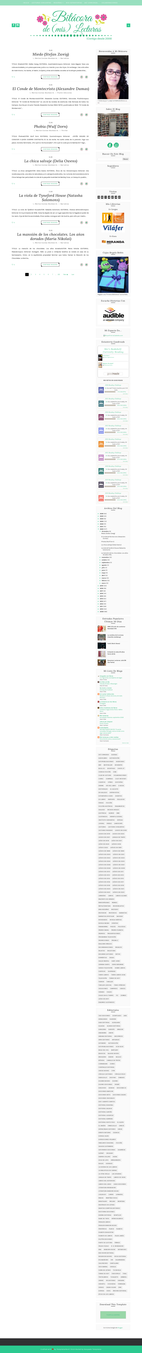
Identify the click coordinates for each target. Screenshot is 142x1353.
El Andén (102, 1125)
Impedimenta (115, 1160)
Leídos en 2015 (118, 878)
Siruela (113, 1266)
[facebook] (13, 25)
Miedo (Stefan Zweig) (51, 54)
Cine (115, 772)
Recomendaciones (106, 947)
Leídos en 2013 (118, 875)
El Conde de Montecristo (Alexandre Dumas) (50, 88)
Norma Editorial (105, 1215)
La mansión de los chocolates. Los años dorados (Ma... (114, 554)
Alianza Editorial (113, 1026)
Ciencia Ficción (105, 772)
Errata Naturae (105, 1132)
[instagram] (18, 25)
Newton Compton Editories (109, 1208)
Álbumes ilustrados (106, 1002)
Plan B (111, 1229)
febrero (104, 580)
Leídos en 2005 (119, 861)
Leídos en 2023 (118, 892)
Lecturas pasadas (106, 830)
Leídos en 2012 (104, 875)
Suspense (111, 971)
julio (103, 568)
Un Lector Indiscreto (107, 694)
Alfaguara (116, 1022)
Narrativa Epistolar (106, 916)
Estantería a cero (106, 796)
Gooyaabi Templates (92, 1349)
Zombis (123, 995)
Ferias (101, 803)
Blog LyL (102, 768)
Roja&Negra (103, 1260)
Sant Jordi (116, 961)
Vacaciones (103, 988)
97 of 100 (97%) (122, 391)
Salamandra (120, 1260)
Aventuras (120, 761)
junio (104, 570)
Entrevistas (114, 792)
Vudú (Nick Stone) (113, 643)
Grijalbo (109, 1153)
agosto (104, 565)
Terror (101, 981)
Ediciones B (121, 1088)
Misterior (102, 913)
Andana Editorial (105, 1036)
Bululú (118, 1057)
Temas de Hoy (114, 978)
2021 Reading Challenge (113, 452)
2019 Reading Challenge (113, 479)
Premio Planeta (117, 930)
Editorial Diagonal (106, 1105)
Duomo (115, 1081)
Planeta (119, 1229)
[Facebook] (81, 77)
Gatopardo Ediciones (107, 1149)
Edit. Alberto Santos (107, 1101)
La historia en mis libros (108, 702)
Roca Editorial (120, 1256)
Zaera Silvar (111, 1287)
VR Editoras (110, 1280)
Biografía (118, 765)
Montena (121, 1201)
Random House (109, 1249)
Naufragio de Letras (107, 1205)
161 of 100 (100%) (122, 432)
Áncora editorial (119, 1291)
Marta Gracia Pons (108, 365)
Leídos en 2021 (118, 889)
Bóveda (101, 1060)
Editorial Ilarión (105, 1112)
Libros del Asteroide (107, 1180)
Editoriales (103, 789)
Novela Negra (104, 923)
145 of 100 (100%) (122, 445)
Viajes (109, 992)
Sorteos (102, 971)
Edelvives (102, 1088)
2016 (102, 593)
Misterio (114, 909)
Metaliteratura (105, 906)
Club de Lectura (105, 775)
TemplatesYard (63, 1349)
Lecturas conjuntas (116, 827)
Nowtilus (117, 1215)
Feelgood (121, 799)
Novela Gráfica (116, 919)
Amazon (120, 1029)
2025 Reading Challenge (113, 398)
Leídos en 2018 (104, 885)
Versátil (102, 1284)
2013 (102, 601)
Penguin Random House (108, 1225)
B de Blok (119, 1046)
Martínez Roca (111, 1198)
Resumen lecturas (106, 954)
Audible (114, 754)
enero (104, 583)
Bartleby (114, 1050)
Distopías (119, 782)
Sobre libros (120, 968)
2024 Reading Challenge (113, 412)
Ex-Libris (102, 799)
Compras (109, 778)
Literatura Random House (109, 1191)
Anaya (111, 1033)
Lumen (111, 1194)
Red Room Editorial (106, 1253)
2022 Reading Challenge (113, 439)
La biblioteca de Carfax (108, 1170)
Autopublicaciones (106, 761)
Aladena (113, 1019)
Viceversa (111, 1284)
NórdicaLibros (117, 1218)
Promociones (104, 940)
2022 (102, 524)
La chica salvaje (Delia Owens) (50, 161)
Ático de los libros (106, 1294)
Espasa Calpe (104, 1136)
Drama (101, 785)
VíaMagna (121, 1284)
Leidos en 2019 (104, 833)
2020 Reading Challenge (113, 466)
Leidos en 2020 (118, 833)
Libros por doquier (106, 722)
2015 (101, 596)
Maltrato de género (106, 899)
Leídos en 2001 (118, 854)
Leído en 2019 (104, 840)
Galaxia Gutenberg (106, 1146)
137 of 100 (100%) (122, 459)
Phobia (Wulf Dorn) (50, 126)
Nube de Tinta (104, 1218)
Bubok (111, 1057)
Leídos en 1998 (104, 851)
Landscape (118, 823)
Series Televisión (105, 968)
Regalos (118, 947)
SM (112, 1260)
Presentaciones (114, 933)
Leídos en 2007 (119, 864)
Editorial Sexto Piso (107, 1122)
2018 (102, 588)
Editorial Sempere (106, 1119)
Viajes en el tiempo (106, 995)
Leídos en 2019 (118, 885)
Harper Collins (104, 1156)
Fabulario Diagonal (106, 1143)
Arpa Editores (104, 1039)
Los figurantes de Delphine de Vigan (111, 678)
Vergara (121, 1280)
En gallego (103, 792)
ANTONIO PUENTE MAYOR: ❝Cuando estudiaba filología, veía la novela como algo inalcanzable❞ (112, 731)
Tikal (125, 1273)
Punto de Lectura (105, 1242)
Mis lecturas (104, 716)
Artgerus (115, 1039)
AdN (125, 1015)
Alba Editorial (104, 1022)
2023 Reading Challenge (113, 425)
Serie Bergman (117, 964)
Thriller (64, 130)
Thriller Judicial (105, 985)
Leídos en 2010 (104, 871)
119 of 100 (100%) (121, 472)
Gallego (102, 809)
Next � (65, 274)
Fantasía (111, 799)
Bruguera (102, 1057)
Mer (106, 388)
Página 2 (115, 940)
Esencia (116, 1132)
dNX (120, 1287)
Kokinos (109, 1163)
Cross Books (104, 1070)
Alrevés (112, 1029)
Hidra (115, 1156)
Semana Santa (104, 964)
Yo (117, 995)
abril (103, 575)
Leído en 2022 (104, 844)
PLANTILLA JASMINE (113, 1315)
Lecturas (102, 827)
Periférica (103, 1229)
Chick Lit (121, 768)
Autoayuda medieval (106, 690)
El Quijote (114, 789)
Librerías (102, 895)
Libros (110, 895)
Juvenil (101, 823)
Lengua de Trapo (118, 837)
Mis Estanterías (74, 3)
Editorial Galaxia (105, 1108)
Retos (118, 954)
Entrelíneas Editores (107, 1129)
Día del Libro (111, 785)
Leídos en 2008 (104, 868)
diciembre (105, 531)
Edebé (117, 1084)
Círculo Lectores (105, 1074)
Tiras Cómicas (119, 985)
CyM (113, 1070)
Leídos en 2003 (119, 858)
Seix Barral (103, 1266)
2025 (102, 516)
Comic (101, 778)
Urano (101, 1280)
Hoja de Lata (103, 1160)
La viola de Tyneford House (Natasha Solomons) (51, 197)
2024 (102, 519)
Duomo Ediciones (105, 1084)
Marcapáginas (104, 902)
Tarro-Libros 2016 (118, 975)
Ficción (109, 803)
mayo (104, 573)
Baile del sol (104, 1050)
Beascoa (102, 1053)
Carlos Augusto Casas (109, 357)
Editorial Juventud (106, 1115)
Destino (113, 1077)
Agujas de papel (108, 363)
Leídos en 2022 (104, 892)
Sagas (111, 957)
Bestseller (108, 765)
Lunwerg (119, 1194)
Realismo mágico (105, 944)
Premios (102, 933)
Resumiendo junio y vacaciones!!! (110, 739)
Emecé (121, 1125)
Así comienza (104, 754)
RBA (100, 1249)
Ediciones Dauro (119, 1094)
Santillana (114, 1263)
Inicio (26, 3)
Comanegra (103, 1064)
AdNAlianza (103, 1019)
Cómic (110, 782)
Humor (111, 813)
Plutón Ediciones (64, 93)
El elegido (103, 703)
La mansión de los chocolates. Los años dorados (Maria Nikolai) (50, 236)
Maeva (101, 1198)
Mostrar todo (125, 743)
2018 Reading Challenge (113, 493)
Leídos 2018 (116, 844)
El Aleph (120, 1122)
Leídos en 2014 (104, 878)
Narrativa (65, 58)
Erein (120, 1129)
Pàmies (117, 1242)
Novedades (103, 919)
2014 (101, 599)
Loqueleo (102, 1194)
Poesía (112, 926)
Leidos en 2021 (104, 837)
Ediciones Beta (104, 1094)
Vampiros (113, 988)
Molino (112, 1201)
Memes (114, 902)
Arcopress (118, 1036)
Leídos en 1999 (118, 851)
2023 (102, 521)
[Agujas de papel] (100, 367)
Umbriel (124, 1277)
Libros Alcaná (121, 895)
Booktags (111, 768)
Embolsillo (112, 1125)
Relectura (111, 950)
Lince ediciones (120, 1184)
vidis (109, 1291)
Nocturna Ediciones (106, 1211)
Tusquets (114, 1277)
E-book (121, 785)
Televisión (103, 978)
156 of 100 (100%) (122, 405)
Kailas (101, 1163)
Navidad (120, 916)
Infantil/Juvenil (116, 816)
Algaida (101, 1026)
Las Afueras (116, 1174)
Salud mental (104, 961)
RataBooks (122, 1249)
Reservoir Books (105, 1256)
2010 (102, 609)
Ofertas (115, 923)
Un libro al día (104, 682)
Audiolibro (103, 758)
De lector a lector (106, 688)
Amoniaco (106, 355)
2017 (101, 591)
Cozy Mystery (120, 778)
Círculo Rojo (120, 1074)
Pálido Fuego (104, 1246)
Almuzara (102, 1029)
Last (73, 274)
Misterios (113, 913)
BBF (100, 765)
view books (125, 393)
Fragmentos (120, 806)
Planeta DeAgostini (106, 1232)
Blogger (120, 1328)
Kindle (109, 823)
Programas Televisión (107, 937)
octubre (104, 560)
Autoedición (114, 758)
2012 (101, 604)
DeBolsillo (103, 1077)
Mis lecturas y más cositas (109, 737)
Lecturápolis (104, 728)
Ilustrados (103, 816)
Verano (101, 992)
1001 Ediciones (104, 1015)
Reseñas (58, 3)
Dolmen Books (104, 1081)
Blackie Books (113, 1053)
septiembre (106, 562)
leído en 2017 (104, 999)
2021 (101, 526)
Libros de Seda (119, 1177)
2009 (102, 612)
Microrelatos (118, 906)
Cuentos (102, 782)
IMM (118, 813)
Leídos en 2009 (119, 868)
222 (59, 274)
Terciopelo (116, 1273)
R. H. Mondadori (117, 1246)
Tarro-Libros (104, 975)
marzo (104, 578)
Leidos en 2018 (121, 830)
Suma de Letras (105, 1270)
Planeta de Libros (105, 1235)
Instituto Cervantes (107, 820)
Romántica (103, 957)
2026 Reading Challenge (113, 385)
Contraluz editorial (106, 1067)
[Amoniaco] (100, 360)
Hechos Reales (113, 809)
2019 (102, 586)
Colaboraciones (110, 3)
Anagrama (102, 1033)
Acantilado (117, 1015)
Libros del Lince (105, 1184)
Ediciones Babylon (106, 1091)
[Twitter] (86, 77)
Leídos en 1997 (116, 847)
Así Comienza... (92, 3)
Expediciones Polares (107, 1139)
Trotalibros (103, 1277)
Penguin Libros (104, 1222)
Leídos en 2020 (104, 889)
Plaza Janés (119, 1235)
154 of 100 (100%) (122, 418)
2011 (101, 606)
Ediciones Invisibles (107, 1098)
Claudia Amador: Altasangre (108, 684)
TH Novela (117, 1270)
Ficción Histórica (105, 806)
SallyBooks (103, 1263)
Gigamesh (121, 1149)
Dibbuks (122, 1077)
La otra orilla (104, 1174)
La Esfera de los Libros (108, 1167)
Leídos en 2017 (118, 882)
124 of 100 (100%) (122, 486)
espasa (101, 1291)
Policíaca (121, 926)
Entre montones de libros (108, 708)
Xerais (101, 1287)
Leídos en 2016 (104, 882)
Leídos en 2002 (104, 858)
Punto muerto (104, 723)
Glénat (101, 1153)
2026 (102, 514)
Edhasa (111, 1088)
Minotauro (103, 1201)
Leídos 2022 (103, 847)
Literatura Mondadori (107, 1187)
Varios (122, 988)
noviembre (105, 557)
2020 (102, 529)
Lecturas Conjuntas (41, 3)
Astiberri (102, 1043)
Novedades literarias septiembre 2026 (112, 717)
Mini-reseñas (104, 909)
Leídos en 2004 (104, 861)
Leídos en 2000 (104, 854)
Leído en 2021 (117, 840)
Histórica (102, 813)
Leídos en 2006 (104, 864)
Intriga (120, 820)
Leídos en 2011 (118, 871)
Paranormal (103, 926)
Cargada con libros (106, 676)
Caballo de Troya (113, 1060)
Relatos (102, 950)
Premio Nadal (104, 930)
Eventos (118, 796)
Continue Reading (50, 77)
